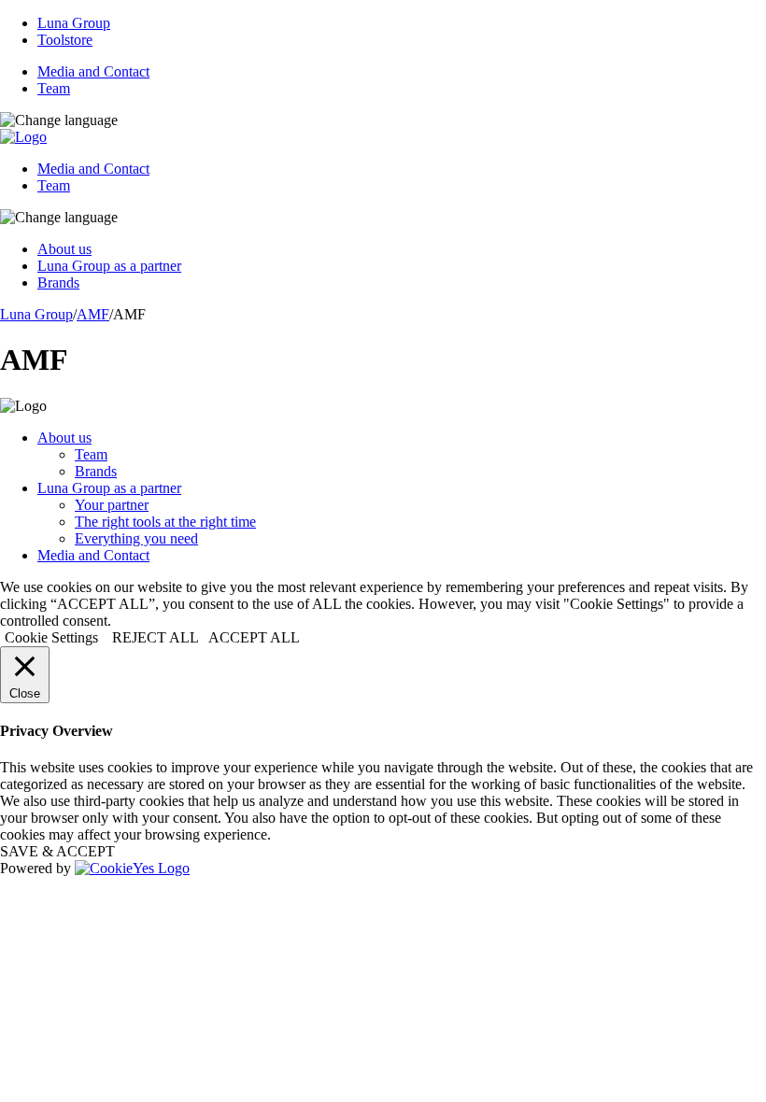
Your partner (112, 505)
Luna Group (73, 23)
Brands (58, 282)
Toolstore (64, 40)
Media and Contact (93, 71)
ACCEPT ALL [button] (254, 637)
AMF (93, 314)
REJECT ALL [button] (155, 637)
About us (64, 249)
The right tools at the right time (165, 522)
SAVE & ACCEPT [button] (57, 851)
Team (53, 88)
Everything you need (136, 538)
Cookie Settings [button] (51, 637)
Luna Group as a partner (109, 266)
